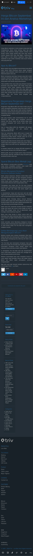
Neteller (3, 492)
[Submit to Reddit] (12, 274)
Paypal (3, 490)
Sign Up (22, 2)
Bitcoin (3, 501)
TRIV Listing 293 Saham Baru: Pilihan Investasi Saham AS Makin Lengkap (9, 366)
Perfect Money (5, 486)
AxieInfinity (4, 544)
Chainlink (4, 534)
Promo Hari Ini (8, 422)
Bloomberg (26, 164)
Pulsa (2, 469)
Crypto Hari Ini (8, 411)
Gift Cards (4, 463)
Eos (2, 515)
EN (30, 2)
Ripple (3, 507)
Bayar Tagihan (5, 473)
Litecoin (3, 521)
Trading (7, 428)
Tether (3, 519)
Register (10, 309)
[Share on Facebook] (8, 274)
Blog (31, 552)
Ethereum (4, 503)
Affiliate (3, 461)
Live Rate (4, 448)
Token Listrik (5, 471)
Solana (3, 494)
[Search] (7, 318)
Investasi (7, 416)
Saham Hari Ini (8, 423)
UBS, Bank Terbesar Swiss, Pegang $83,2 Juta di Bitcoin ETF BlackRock (8, 373)
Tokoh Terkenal (8, 426)
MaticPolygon (5, 536)
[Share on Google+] (17, 274)
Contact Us (4, 480)
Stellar (3, 505)
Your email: (7, 327)
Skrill (2, 488)
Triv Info (7, 429)
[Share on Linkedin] (25, 274)
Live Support (6, 2)
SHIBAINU (4, 542)
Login (14, 2)
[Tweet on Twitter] (3, 274)
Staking (3, 455)
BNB (2, 530)
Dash (2, 517)
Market (3, 457)
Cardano (3, 509)
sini (12, 266)
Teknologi (7, 425)
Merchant (4, 459)
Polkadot (3, 523)
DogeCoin (4, 532)
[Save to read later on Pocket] (21, 274)
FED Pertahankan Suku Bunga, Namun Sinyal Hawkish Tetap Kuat (9, 390)
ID (27, 2)
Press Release (8, 420)
